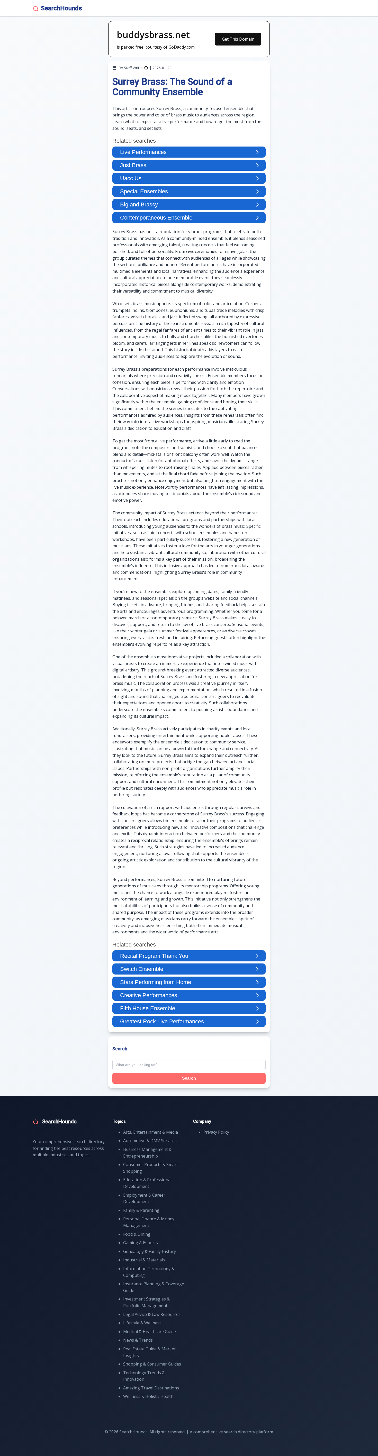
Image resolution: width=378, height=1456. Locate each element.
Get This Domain (238, 39)
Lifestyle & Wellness (142, 1323)
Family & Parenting (141, 1210)
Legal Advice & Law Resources (152, 1314)
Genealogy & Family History (149, 1251)
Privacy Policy (216, 1132)
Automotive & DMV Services (150, 1140)
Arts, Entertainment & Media (150, 1132)
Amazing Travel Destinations (151, 1388)
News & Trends (138, 1340)
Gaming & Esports (140, 1242)
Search (189, 1078)
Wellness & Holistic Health (148, 1396)
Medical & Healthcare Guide (149, 1331)
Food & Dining (136, 1234)
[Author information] (146, 68)
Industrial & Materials (144, 1260)
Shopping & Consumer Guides (152, 1364)
